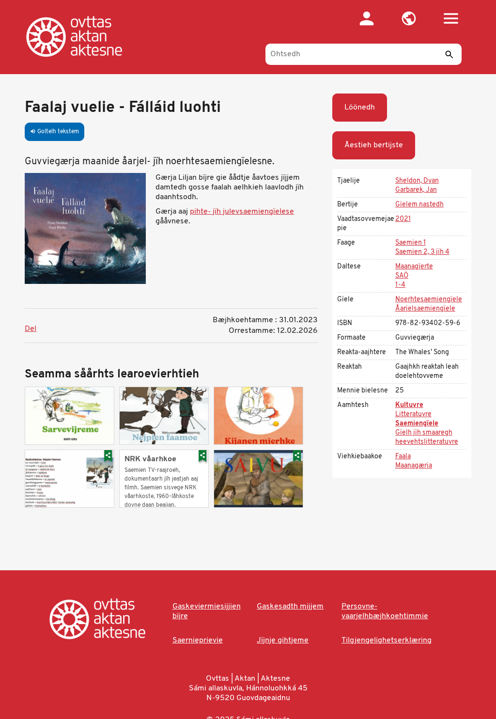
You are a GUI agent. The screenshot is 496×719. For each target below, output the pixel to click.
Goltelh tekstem (54, 132)
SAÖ (401, 276)
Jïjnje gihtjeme (283, 640)
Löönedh (359, 107)
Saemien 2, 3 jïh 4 (422, 252)
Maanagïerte (414, 266)
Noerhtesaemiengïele (428, 299)
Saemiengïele (416, 423)
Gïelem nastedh (419, 204)
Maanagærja (413, 465)
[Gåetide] (84, 36)
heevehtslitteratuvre (426, 442)
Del (30, 329)
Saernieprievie (197, 640)
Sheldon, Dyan (417, 181)
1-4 (400, 285)
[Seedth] (449, 54)
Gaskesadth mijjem (290, 606)
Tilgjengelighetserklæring (386, 640)
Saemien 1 (410, 243)
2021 (403, 219)
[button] (409, 18)
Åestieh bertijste (373, 145)
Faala (403, 456)
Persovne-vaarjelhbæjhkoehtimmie (384, 611)
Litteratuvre (413, 414)
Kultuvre (409, 405)
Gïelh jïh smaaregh (423, 433)
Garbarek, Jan (416, 190)
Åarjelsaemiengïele (425, 308)
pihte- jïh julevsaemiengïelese (242, 212)
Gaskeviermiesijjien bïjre (206, 611)
